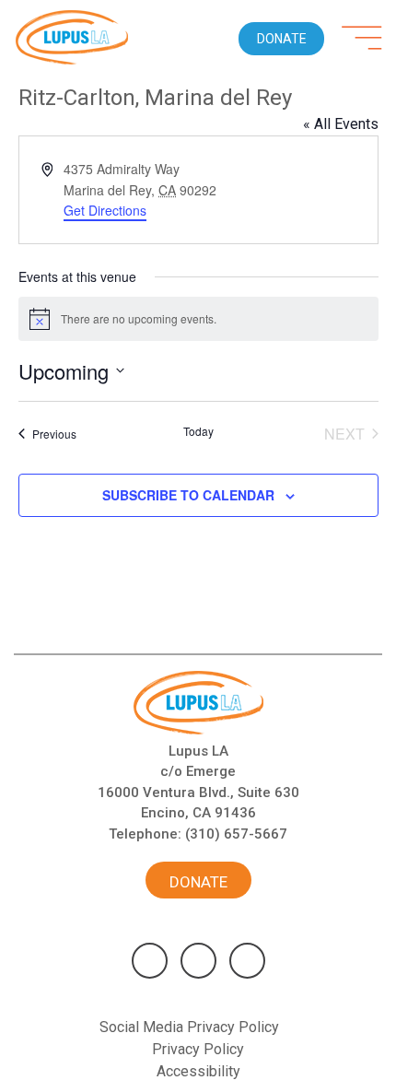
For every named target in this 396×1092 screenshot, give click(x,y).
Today (198, 431)
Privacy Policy (198, 1049)
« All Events (341, 124)
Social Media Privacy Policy (189, 1027)
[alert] (198, 319)
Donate (198, 882)
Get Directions (105, 210)
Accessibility (198, 1071)
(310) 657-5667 (236, 834)
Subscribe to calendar (188, 495)
